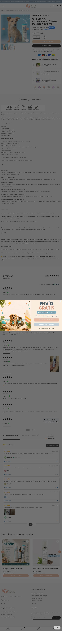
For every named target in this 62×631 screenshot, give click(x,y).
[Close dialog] (60, 301)
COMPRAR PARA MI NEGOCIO (46, 324)
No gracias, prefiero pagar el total (46, 328)
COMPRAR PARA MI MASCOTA (46, 320)
